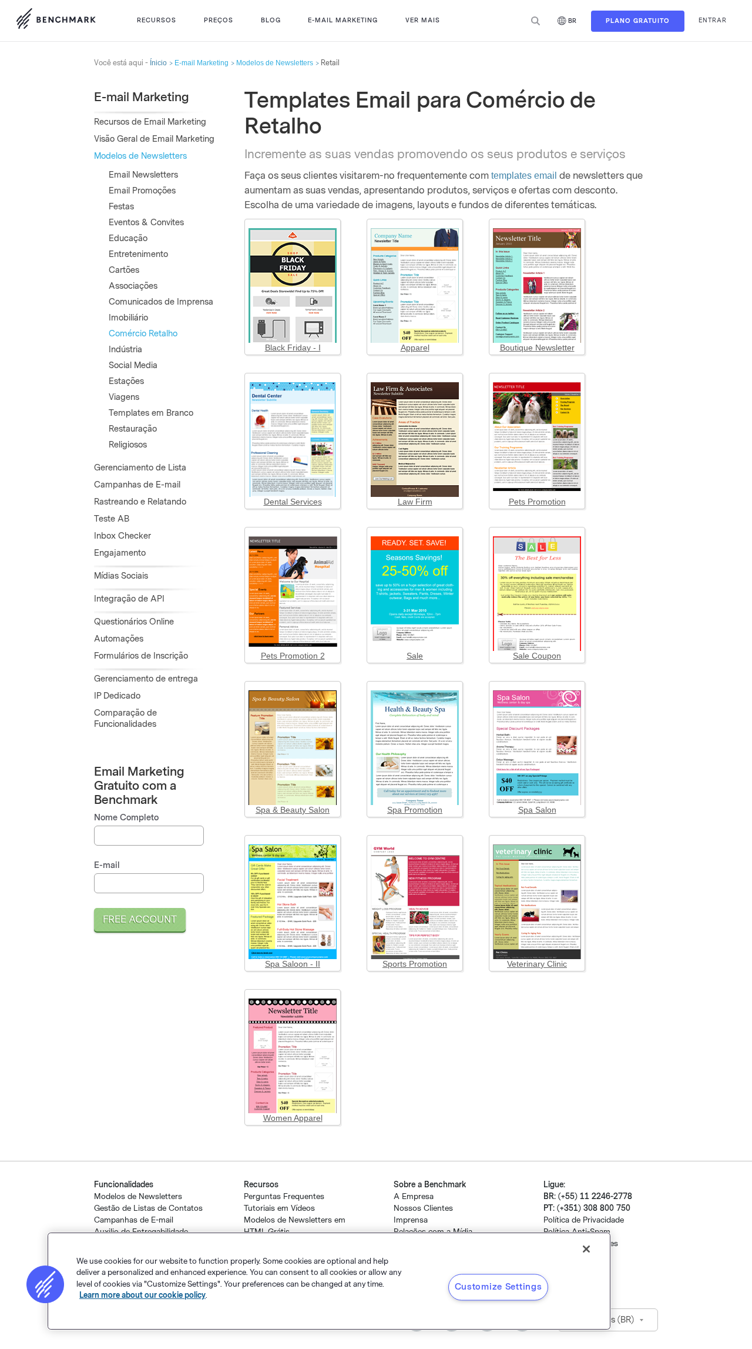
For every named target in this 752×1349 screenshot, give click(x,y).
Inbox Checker (122, 536)
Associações (133, 286)
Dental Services (293, 501)
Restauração (133, 429)
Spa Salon (537, 809)
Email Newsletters (143, 175)
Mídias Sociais (121, 576)
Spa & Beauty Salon (293, 809)
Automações (118, 639)
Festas (121, 207)
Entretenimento (138, 254)
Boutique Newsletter (537, 347)
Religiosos (128, 445)
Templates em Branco (151, 413)
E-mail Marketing (343, 20)
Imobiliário (128, 318)
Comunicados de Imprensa (161, 302)
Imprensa (411, 1220)
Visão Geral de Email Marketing (154, 139)
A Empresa (414, 1196)
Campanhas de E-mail (137, 485)
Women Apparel (293, 1118)
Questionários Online (134, 622)
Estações (126, 381)
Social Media (133, 365)
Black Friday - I (293, 347)
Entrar (713, 20)
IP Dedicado (117, 696)
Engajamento (120, 553)
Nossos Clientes (423, 1208)
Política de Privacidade (583, 1220)
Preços (218, 20)
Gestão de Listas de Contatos (148, 1208)
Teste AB (111, 519)
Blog (271, 20)
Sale (415, 655)
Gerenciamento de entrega (146, 679)
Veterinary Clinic (537, 964)
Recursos (156, 20)
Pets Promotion (537, 501)
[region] (329, 1281)
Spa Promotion (414, 809)
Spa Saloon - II (292, 964)
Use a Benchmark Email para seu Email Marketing (56, 20)
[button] (45, 1284)
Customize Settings (498, 1286)
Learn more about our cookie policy (142, 1295)
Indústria (125, 350)
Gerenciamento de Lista (140, 468)
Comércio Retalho (143, 334)
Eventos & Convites (146, 223)
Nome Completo (126, 818)
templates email (524, 176)
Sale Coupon (537, 655)
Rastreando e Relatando (140, 502)
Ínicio (158, 63)
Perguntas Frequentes (284, 1196)
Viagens (124, 397)
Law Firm (415, 501)
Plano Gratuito (638, 21)
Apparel (415, 347)
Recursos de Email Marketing (150, 122)
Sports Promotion (414, 964)
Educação (128, 238)
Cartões (124, 270)
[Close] (586, 1249)
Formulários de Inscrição (141, 656)
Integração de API (129, 599)
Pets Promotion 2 (293, 655)
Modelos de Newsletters (274, 63)
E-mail (107, 865)
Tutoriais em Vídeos (279, 1208)
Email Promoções (142, 191)
